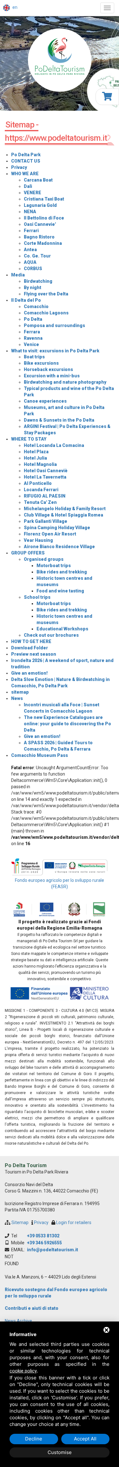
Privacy (41, 1222)
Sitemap (20, 1222)
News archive (18, 1320)
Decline (33, 1439)
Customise (60, 1452)
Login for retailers (73, 1222)
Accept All (85, 1439)
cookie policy (23, 1371)
